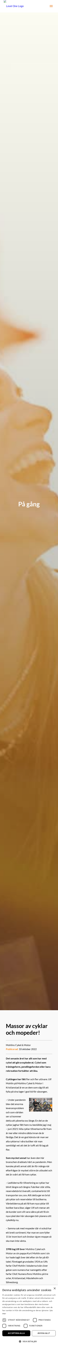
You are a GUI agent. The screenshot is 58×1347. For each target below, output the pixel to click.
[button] (29, 1341)
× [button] (54, 1288)
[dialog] (29, 1316)
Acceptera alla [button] (16, 1333)
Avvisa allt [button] (44, 1333)
